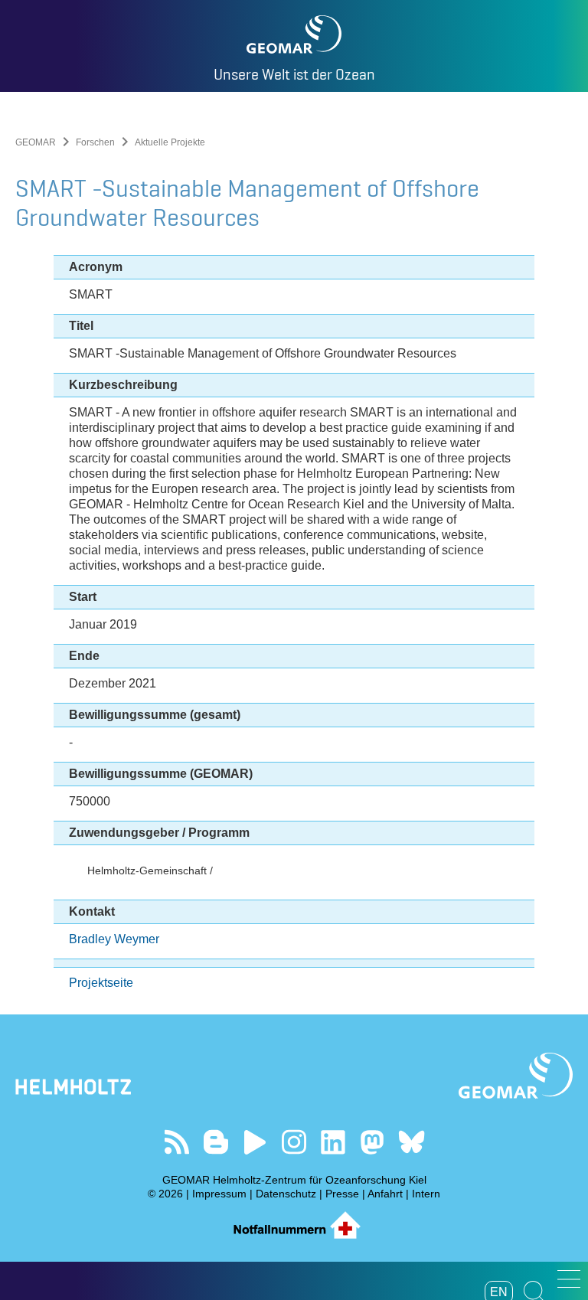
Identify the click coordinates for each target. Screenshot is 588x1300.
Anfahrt (385, 1193)
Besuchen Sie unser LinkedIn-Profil (333, 1142)
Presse (342, 1193)
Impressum (219, 1193)
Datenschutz (286, 1193)
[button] (568, 1279)
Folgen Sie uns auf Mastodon (372, 1142)
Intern (426, 1193)
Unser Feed (177, 1142)
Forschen (95, 142)
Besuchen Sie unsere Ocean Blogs (216, 1142)
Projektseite (101, 982)
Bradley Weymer (114, 939)
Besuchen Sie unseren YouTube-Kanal (255, 1142)
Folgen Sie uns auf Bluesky (411, 1142)
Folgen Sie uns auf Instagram (294, 1142)
